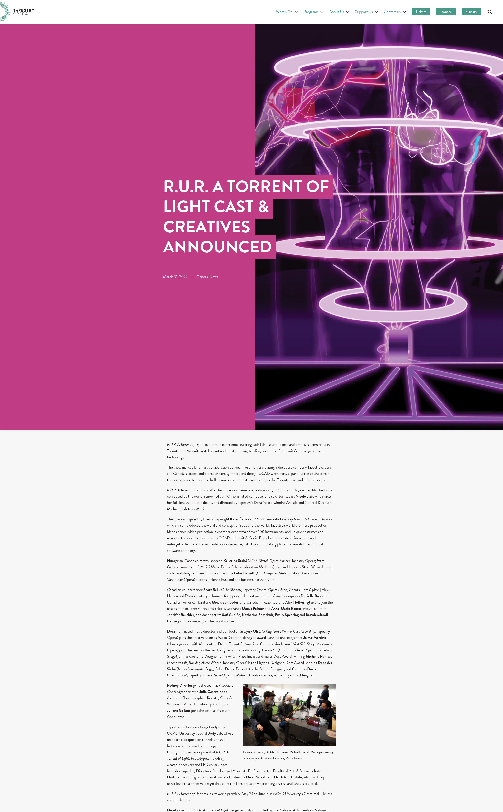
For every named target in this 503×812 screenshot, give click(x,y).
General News (207, 276)
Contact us (392, 12)
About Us (336, 12)
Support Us (364, 12)
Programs (311, 12)
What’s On (284, 12)
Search (490, 12)
